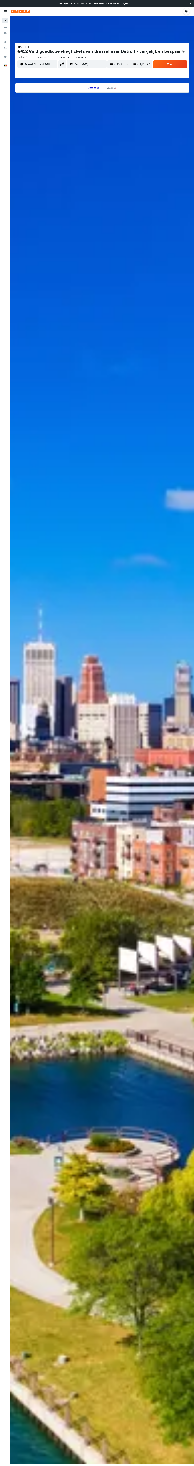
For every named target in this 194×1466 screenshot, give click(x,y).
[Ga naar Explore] (5, 42)
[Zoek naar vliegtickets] (5, 21)
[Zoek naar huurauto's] (5, 33)
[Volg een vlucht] (5, 48)
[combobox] (23, 56)
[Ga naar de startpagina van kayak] (20, 11)
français (124, 3)
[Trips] (5, 57)
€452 (22, 51)
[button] (190, 3)
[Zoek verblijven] (5, 27)
